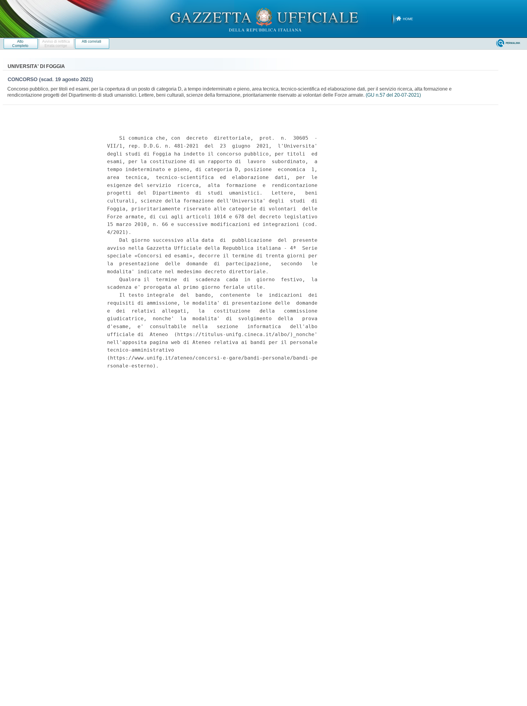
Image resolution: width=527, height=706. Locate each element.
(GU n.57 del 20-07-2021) (393, 95)
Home (408, 19)
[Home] (263, 18)
